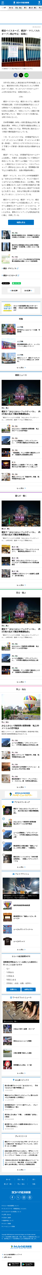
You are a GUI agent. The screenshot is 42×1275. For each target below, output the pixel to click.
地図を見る (21, 222)
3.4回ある (10, 976)
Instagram (24, 1197)
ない (8, 969)
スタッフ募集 (7, 1223)
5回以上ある (11, 980)
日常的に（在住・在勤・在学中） (19, 983)
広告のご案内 (7, 1217)
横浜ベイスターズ (10, 275)
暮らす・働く (33, 7)
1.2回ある (10, 972)
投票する (13, 989)
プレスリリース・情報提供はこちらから (14, 1208)
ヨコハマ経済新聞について (11, 1205)
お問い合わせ (7, 1214)
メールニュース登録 (9, 1226)
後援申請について (8, 1220)
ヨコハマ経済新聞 (21, 2)
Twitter (18, 1197)
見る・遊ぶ (18, 7)
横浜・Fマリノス (9, 268)
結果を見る (29, 989)
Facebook (12, 1197)
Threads (29, 1197)
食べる (11, 7)
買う (25, 7)
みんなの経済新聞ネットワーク (21, 1247)
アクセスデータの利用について (12, 1211)
